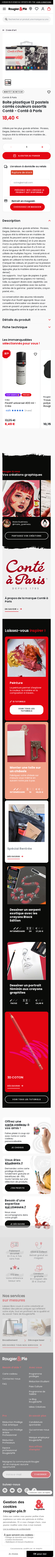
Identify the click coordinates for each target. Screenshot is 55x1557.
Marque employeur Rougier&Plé (39, 1439)
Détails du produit (16, 320)
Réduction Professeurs (8, 1441)
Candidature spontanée (35, 1423)
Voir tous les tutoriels (26, 709)
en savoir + (11, 609)
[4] (20, 410)
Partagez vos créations (26, 536)
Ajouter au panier (29, 155)
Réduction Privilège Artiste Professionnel (12, 1432)
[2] (15, 410)
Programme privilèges (35, 1375)
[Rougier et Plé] (14, 1358)
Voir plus (7, 138)
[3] (17, 410)
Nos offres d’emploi (35, 1448)
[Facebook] (4, 1490)
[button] (30, 9)
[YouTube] (12, 1490)
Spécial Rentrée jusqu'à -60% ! (26, 2)
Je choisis (17, 1147)
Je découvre (17, 1224)
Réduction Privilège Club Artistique (12, 1423)
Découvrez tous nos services (20, 1345)
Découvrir (13, 856)
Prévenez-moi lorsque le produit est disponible (29, 191)
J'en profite (18, 1188)
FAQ (4, 1383)
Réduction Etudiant (39, 1381)
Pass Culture (35, 1386)
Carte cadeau (9, 1373)
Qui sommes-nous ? (39, 1431)
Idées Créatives (37, 1406)
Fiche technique (14, 327)
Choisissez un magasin (27, 207)
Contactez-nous (11, 1378)
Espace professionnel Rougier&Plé (9, 1450)
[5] (22, 410)
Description (11, 221)
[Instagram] (26, 1490)
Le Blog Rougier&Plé (35, 1400)
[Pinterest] (19, 1490)
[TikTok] (34, 1490)
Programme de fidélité (37, 1393)
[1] (12, 410)
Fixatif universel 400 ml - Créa (20, 405)
